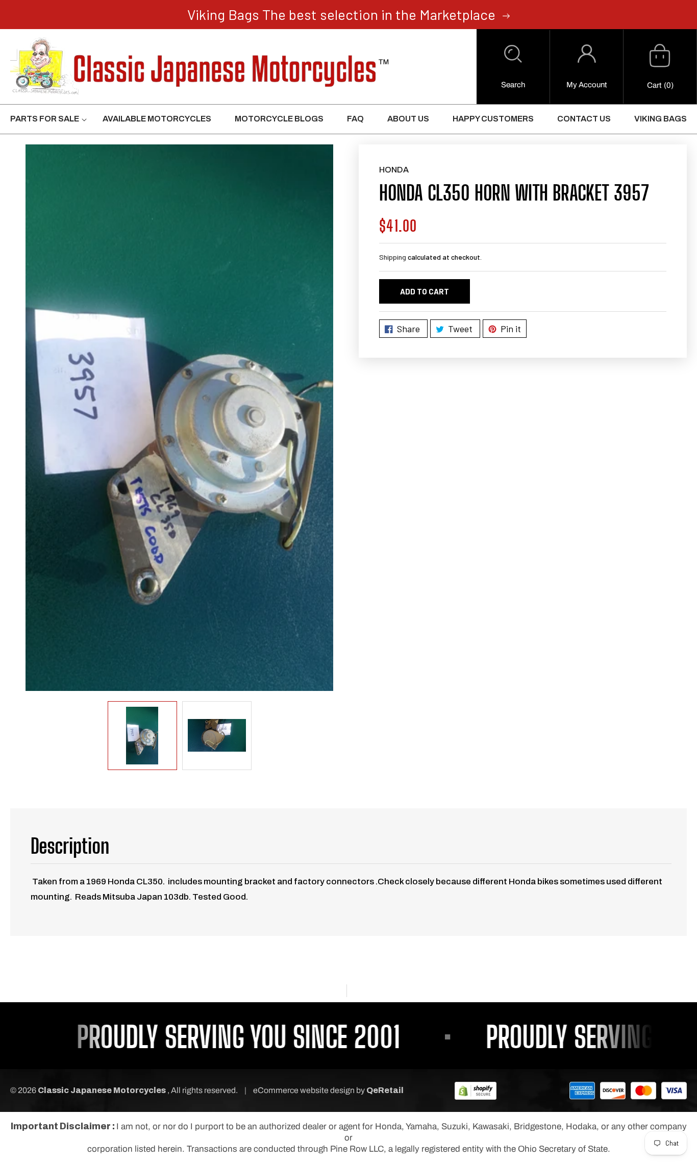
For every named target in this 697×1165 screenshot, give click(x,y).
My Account (586, 85)
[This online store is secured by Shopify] (475, 1090)
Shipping (392, 257)
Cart (654, 85)
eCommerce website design (304, 1090)
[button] (513, 67)
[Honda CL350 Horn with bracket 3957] (179, 417)
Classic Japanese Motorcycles (102, 1090)
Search (513, 85)
